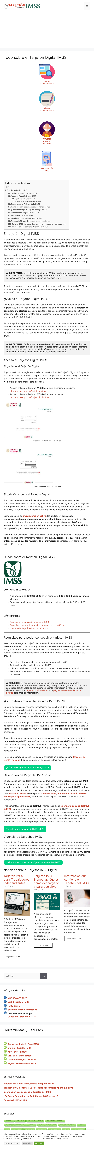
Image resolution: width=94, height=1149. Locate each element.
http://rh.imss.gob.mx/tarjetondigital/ (28, 391)
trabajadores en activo (34, 516)
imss (7, 1129)
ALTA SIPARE (20, 1121)
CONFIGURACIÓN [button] (11, 1143)
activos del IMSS (47, 793)
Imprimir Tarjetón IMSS (19, 1048)
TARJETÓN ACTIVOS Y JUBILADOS (47, 141)
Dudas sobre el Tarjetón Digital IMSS (25, 204)
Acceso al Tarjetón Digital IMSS (23, 196)
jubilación (42, 1129)
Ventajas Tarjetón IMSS (20, 1056)
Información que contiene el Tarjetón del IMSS (30, 227)
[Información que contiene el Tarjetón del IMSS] (77, 905)
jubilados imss (55, 1129)
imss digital (17, 1129)
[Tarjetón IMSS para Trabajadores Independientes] (17, 914)
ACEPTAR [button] (38, 1143)
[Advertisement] (47, 30)
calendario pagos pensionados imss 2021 (20, 1125)
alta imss (9, 1121)
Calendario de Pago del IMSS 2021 (25, 213)
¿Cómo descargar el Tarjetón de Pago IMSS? (29, 210)
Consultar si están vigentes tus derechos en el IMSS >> (37, 625)
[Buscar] (43, 976)
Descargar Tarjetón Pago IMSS (23, 1044)
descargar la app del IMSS (17, 796)
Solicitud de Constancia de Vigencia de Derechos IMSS (33, 862)
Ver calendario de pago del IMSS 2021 (25, 829)
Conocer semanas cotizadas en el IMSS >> (31, 622)
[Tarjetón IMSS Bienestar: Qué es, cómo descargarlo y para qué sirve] (47, 909)
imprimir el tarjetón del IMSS (73, 793)
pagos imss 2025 (78, 1129)
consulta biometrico (67, 1125)
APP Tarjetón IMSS (17, 1052)
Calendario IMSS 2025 (15, 1100)
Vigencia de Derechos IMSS (22, 215)
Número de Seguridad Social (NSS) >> (29, 628)
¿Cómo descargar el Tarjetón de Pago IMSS (27, 767)
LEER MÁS (27, 1143)
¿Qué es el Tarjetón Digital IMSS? (24, 193)
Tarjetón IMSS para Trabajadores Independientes (30, 221)
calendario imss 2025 (35, 1121)
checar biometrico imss (47, 1125)
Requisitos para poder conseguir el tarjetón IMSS (30, 207)
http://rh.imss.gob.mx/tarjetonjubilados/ (29, 397)
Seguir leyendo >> (13, 957)
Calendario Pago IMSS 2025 (22, 1059)
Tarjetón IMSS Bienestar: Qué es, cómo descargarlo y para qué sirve (39, 224)
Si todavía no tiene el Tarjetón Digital (28, 201)
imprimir (81, 1125)
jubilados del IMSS (18, 793)
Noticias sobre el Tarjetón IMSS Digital (26, 218)
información (29, 1129)
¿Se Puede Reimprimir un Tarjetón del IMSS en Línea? (31, 1096)
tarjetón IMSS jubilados (37, 690)
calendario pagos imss (55, 1121)
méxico (66, 1129)
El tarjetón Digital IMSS (17, 190)
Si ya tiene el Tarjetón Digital (25, 199)
